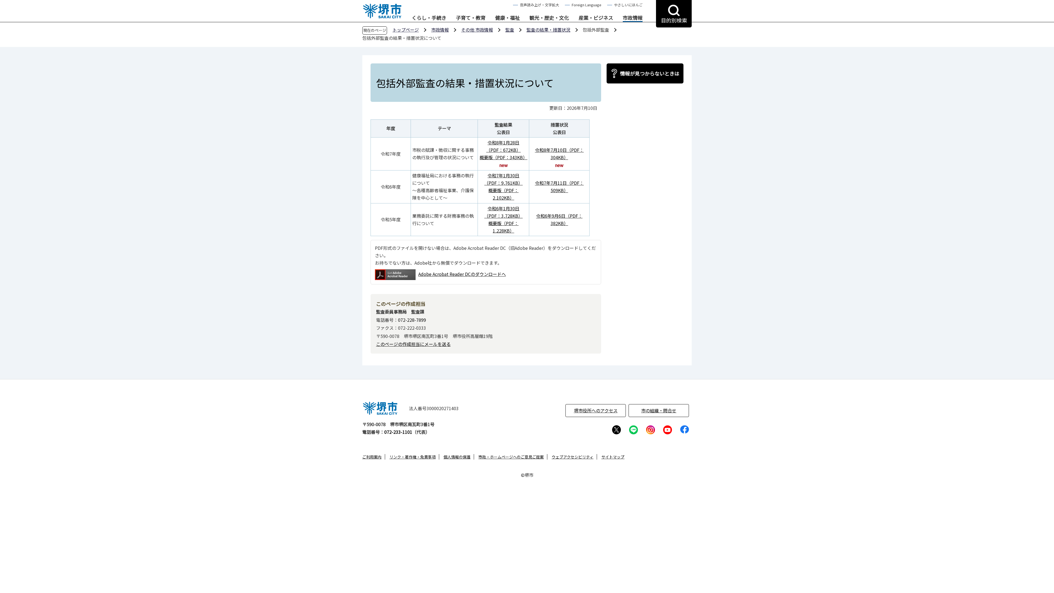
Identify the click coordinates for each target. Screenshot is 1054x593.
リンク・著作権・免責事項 (412, 457)
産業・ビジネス (596, 18)
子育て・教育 (471, 18)
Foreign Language (586, 4)
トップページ (406, 29)
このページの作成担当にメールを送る (413, 344)
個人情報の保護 (457, 457)
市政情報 (633, 18)
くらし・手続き (429, 18)
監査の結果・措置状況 (548, 29)
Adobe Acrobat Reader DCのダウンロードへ (462, 274)
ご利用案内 (372, 457)
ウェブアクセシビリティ (572, 457)
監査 (509, 29)
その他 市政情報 (477, 29)
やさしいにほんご (628, 4)
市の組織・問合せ (658, 410)
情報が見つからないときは (649, 73)
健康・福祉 (507, 18)
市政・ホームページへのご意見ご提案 (511, 457)
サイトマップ (612, 457)
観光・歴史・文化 (549, 18)
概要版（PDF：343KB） (503, 157)
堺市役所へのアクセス (596, 410)
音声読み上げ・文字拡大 (539, 4)
